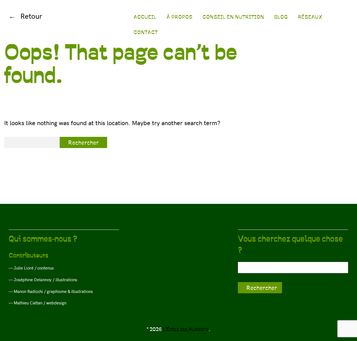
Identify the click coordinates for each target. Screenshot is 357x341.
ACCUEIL (145, 16)
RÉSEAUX (310, 16)
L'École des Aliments (186, 328)
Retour (31, 16)
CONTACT (146, 32)
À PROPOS (179, 16)
